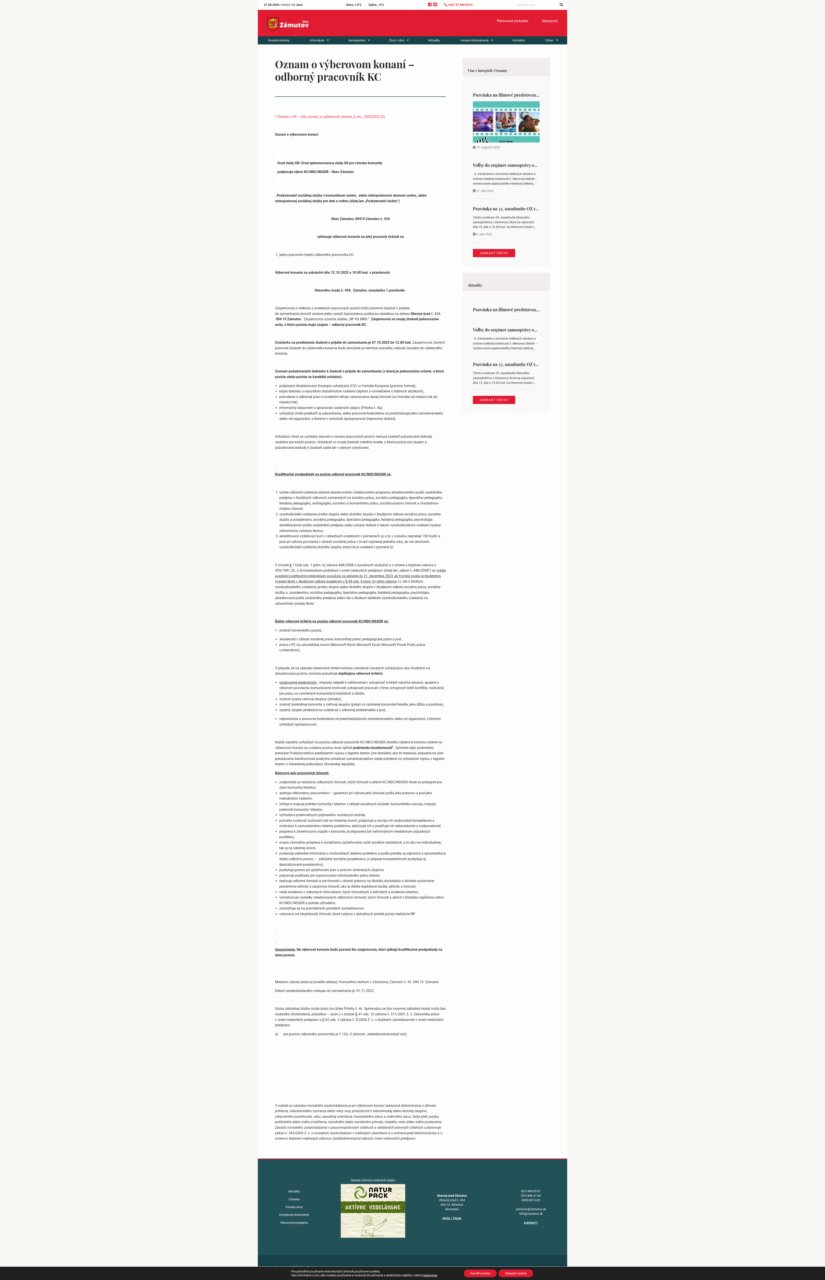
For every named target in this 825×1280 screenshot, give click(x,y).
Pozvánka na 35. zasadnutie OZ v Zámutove (514, 208)
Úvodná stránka (278, 40)
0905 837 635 (531, 1200)
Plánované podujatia (512, 21)
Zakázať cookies (516, 1273)
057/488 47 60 (531, 1195)
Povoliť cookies (480, 1273)
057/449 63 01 (531, 1191)
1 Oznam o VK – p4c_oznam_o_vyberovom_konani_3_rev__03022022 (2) (330, 117)
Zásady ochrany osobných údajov (373, 1180)
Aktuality (434, 40)
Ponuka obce (294, 1207)
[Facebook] (430, 4)
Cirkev (549, 40)
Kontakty (519, 40)
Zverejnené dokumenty (294, 1214)
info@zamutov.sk (531, 1213)
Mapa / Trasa (452, 1218)
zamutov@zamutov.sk (531, 1209)
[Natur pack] (373, 1210)
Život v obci (396, 40)
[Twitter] (435, 4)
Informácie (317, 40)
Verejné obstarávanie (474, 40)
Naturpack (550, 21)
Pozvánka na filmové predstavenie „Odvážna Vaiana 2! (525, 95)
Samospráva (356, 40)
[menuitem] (512, 21)
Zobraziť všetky (494, 253)
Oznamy (294, 1199)
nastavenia (429, 1275)
